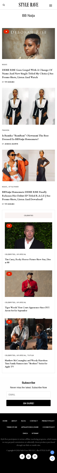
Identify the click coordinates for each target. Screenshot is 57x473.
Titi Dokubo (10, 82)
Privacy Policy (48, 421)
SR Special (21, 254)
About (14, 421)
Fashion (5, 130)
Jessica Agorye (11, 144)
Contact (34, 421)
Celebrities (10, 254)
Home (5, 421)
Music (4, 64)
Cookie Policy (49, 427)
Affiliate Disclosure (29, 427)
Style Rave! (14, 186)
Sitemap (35, 433)
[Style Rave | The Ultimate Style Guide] (28, 5)
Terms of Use (12, 427)
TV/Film (30, 355)
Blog (23, 421)
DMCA (25, 433)
